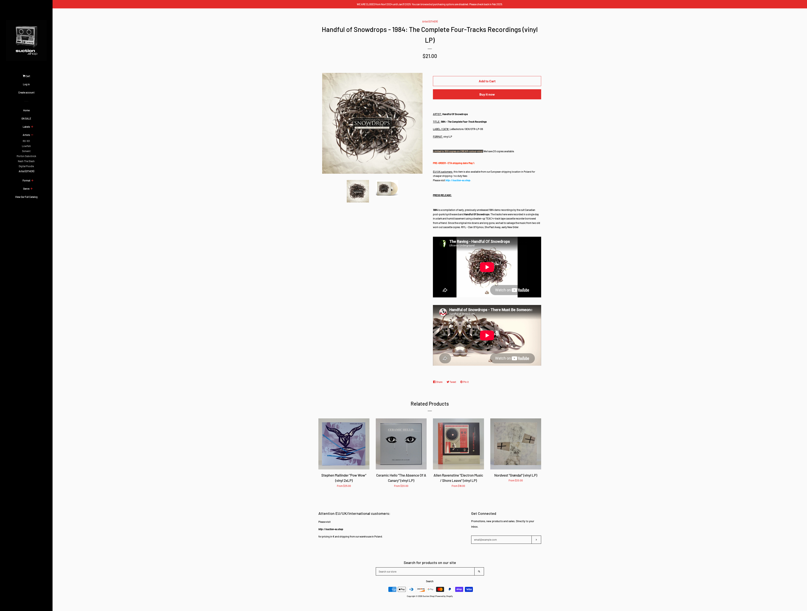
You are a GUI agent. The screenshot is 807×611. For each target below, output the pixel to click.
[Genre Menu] (31, 189)
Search (430, 581)
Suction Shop (428, 596)
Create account (26, 92)
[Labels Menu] (32, 127)
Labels (26, 126)
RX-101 (26, 140)
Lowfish (26, 146)
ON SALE (26, 118)
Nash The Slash (26, 161)
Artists (26, 134)
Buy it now (487, 94)
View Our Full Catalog (26, 196)
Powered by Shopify (444, 596)
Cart (27, 76)
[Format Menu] (32, 180)
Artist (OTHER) (26, 171)
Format (26, 180)
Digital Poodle (26, 166)
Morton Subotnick (26, 156)
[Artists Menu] (32, 135)
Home (26, 110)
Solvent (26, 151)
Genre (26, 188)
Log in (26, 84)
